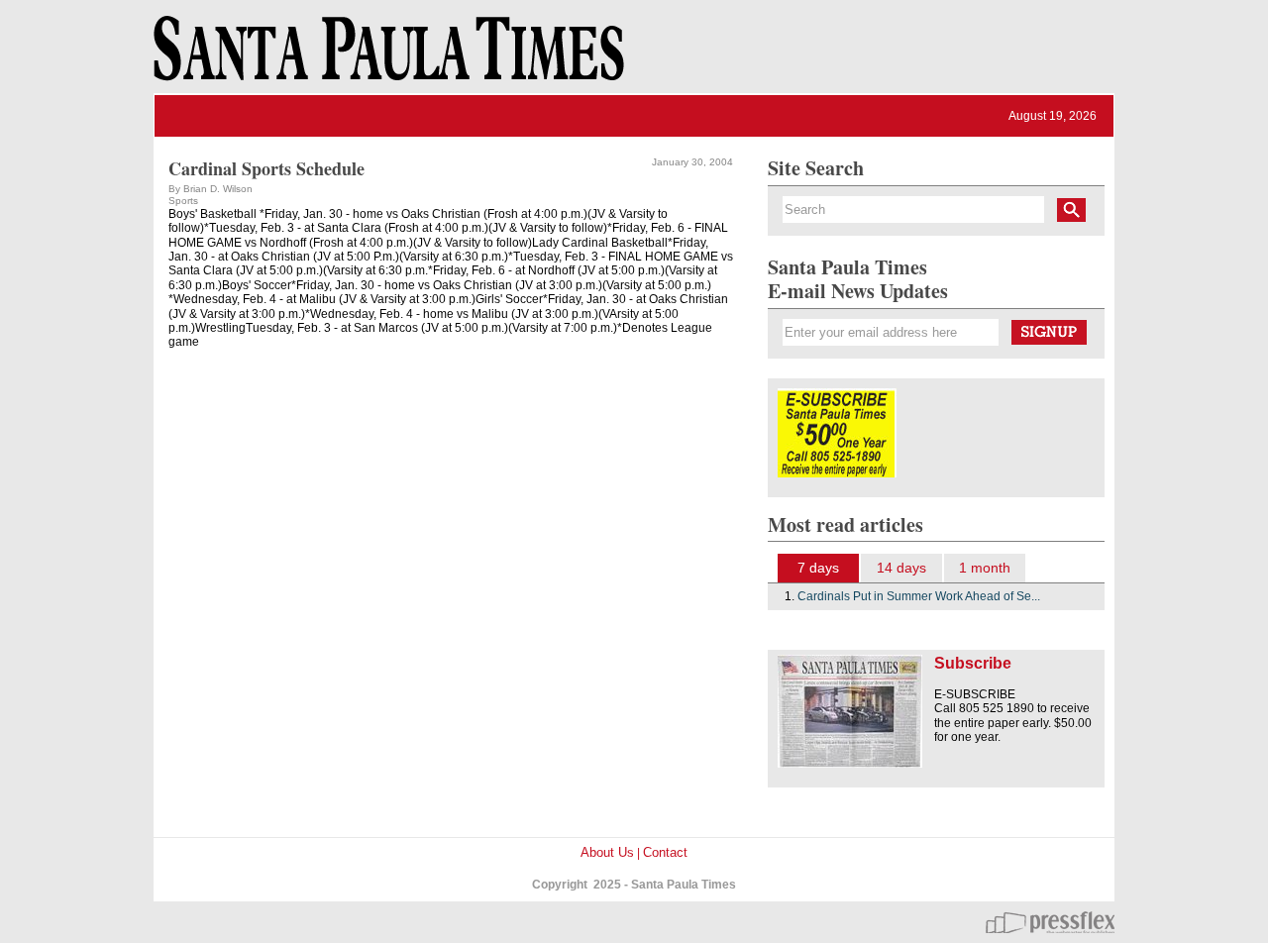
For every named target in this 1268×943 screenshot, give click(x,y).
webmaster (1050, 922)
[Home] (385, 57)
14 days (901, 568)
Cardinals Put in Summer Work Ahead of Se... (918, 596)
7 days (818, 568)
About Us (607, 852)
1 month (984, 568)
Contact (665, 852)
